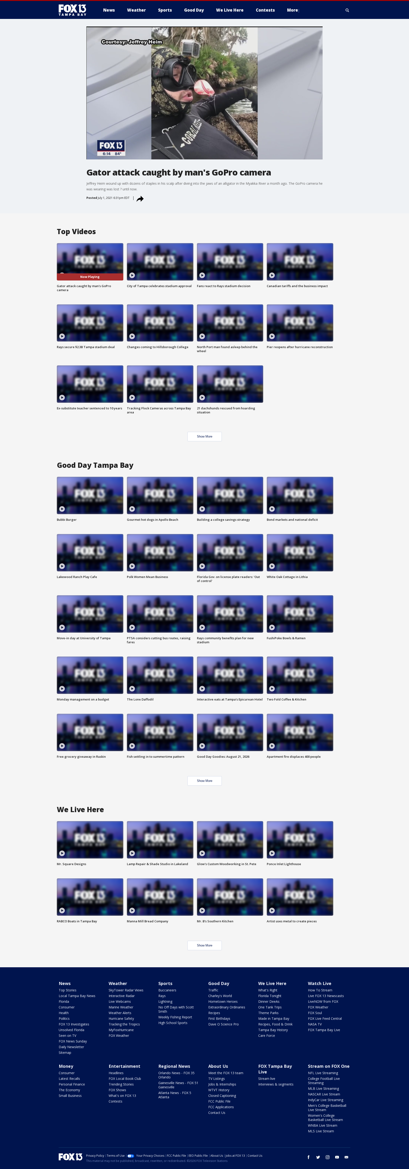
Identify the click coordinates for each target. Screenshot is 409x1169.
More (292, 10)
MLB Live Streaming (323, 1088)
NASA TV (315, 1024)
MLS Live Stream (321, 1131)
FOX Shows (117, 1090)
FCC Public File (219, 1101)
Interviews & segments (275, 1084)
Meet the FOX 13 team (225, 1073)
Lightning (165, 1001)
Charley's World (220, 996)
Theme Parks (268, 1013)
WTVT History (218, 1090)
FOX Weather (119, 1035)
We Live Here (272, 983)
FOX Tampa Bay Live (324, 1030)
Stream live (266, 1078)
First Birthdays (219, 1018)
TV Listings (216, 1078)
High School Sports (172, 1022)
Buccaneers (167, 990)
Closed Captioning (222, 1095)
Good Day (218, 983)
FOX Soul (315, 1013)
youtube (337, 1157)
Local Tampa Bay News (77, 996)
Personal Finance (72, 1084)
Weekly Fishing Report (175, 1017)
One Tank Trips (270, 1007)
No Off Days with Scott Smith (176, 1009)
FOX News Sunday (73, 1041)
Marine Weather (121, 1007)
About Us (218, 1066)
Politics (64, 1018)
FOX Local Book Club (125, 1078)
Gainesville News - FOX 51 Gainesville (178, 1085)
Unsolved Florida (71, 1030)
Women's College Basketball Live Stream (325, 1117)
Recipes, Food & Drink (275, 1024)
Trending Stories (121, 1084)
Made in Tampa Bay (273, 1018)
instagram (327, 1157)
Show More (204, 436)
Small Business (70, 1095)
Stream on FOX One (329, 1066)
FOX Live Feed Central (325, 1018)
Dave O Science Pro (223, 1024)
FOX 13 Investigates (74, 1024)
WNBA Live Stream (322, 1125)
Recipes (214, 1013)
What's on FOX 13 (122, 1095)
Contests (115, 1101)
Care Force (266, 1035)
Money (66, 1066)
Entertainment (124, 1066)
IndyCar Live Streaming (325, 1100)
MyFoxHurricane (121, 1030)
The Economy (69, 1090)
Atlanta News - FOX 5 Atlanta (174, 1094)
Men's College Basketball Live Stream (327, 1107)
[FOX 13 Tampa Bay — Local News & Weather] (74, 10)
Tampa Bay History (273, 1030)
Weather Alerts (120, 1013)
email (346, 1157)
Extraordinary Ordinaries (226, 1007)
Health (64, 1013)
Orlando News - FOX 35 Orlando (176, 1075)
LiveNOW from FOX (323, 1001)
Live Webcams (120, 1001)
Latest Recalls (69, 1078)
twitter (318, 1157)
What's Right (267, 990)
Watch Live (319, 983)
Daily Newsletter (71, 1047)
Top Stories (67, 990)
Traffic (213, 990)
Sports (165, 983)
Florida (64, 1001)
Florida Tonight (269, 996)
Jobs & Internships (222, 1084)
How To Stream (320, 990)
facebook (308, 1157)
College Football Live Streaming (324, 1080)
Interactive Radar (122, 996)
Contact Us (216, 1112)
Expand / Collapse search (347, 10)
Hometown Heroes (223, 1001)
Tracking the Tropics (124, 1024)
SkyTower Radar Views (126, 990)
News (65, 983)
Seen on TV (67, 1035)
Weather (118, 983)
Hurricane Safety (121, 1018)
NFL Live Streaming (323, 1073)
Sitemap (65, 1052)
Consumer (67, 1007)
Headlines (116, 1073)
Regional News (174, 1066)
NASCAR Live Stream (324, 1094)
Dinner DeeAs (269, 1001)
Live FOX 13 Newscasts (326, 996)
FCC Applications (221, 1107)
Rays (162, 996)
